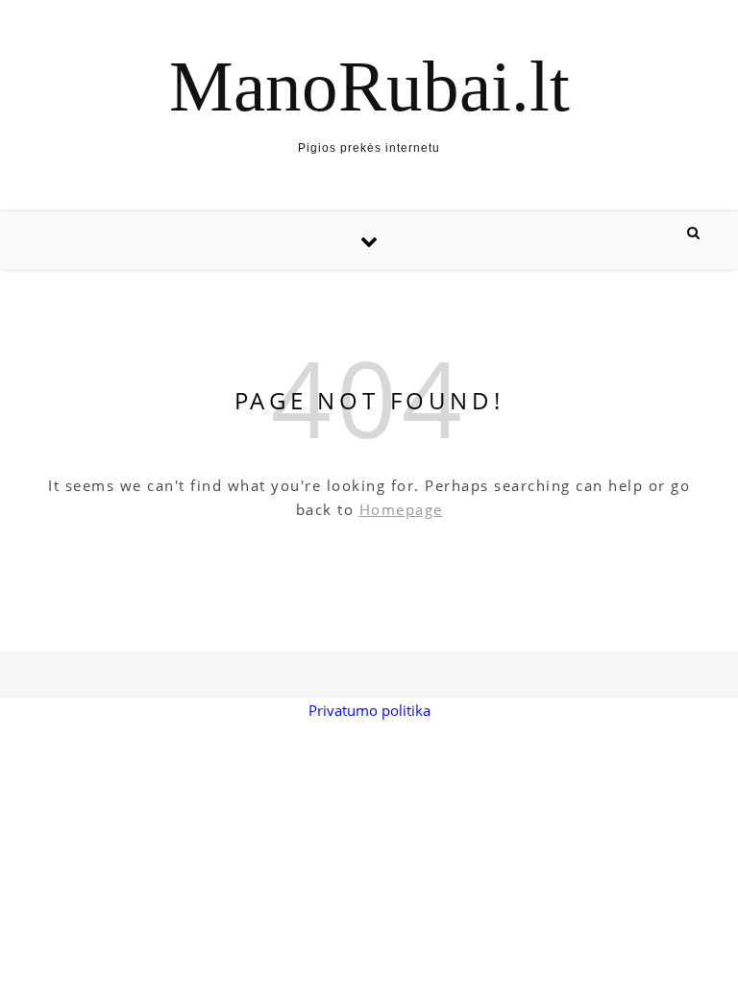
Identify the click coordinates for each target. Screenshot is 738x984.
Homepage (401, 509)
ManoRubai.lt (369, 86)
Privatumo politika (369, 710)
